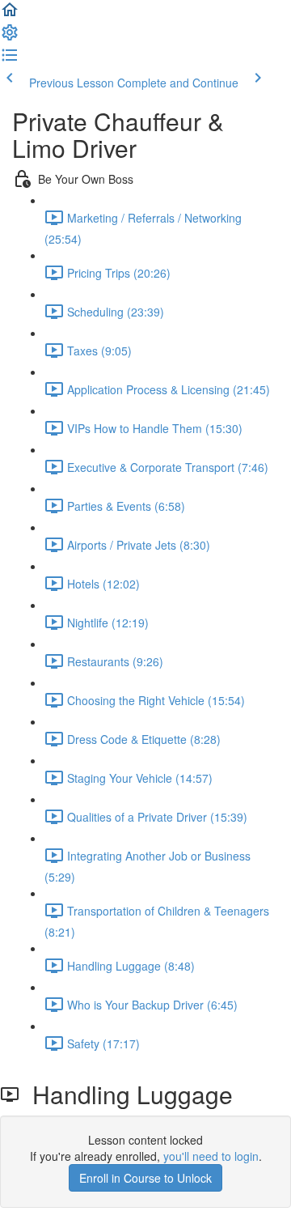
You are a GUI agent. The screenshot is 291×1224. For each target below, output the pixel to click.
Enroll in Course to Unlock (145, 1178)
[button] (9, 14)
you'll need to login (211, 1156)
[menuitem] (9, 37)
